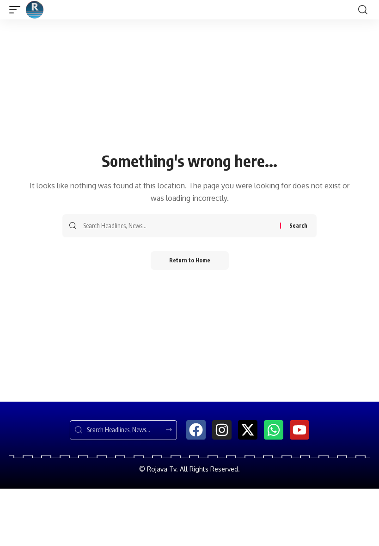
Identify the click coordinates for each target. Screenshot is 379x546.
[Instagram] (222, 430)
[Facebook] (196, 430)
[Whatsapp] (273, 430)
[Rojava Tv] (34, 9)
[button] (17, 9)
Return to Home (189, 260)
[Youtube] (299, 430)
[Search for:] (178, 225)
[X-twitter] (247, 430)
